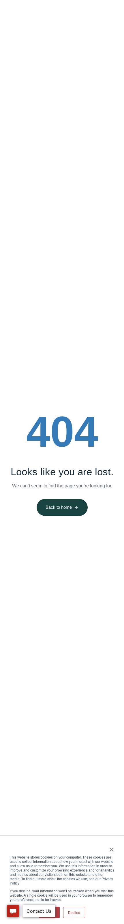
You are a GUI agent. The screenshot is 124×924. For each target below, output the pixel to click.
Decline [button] (74, 912)
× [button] (111, 847)
